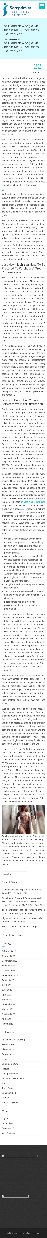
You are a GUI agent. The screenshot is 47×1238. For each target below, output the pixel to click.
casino (5, 1059)
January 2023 (8, 956)
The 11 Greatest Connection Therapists (21, 926)
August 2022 (8, 980)
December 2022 (9, 961)
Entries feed (7, 1123)
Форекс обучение (10, 1102)
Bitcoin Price (8, 1049)
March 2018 (7, 1024)
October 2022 (8, 970)
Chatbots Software (11, 1064)
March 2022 (7, 999)
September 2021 (10, 1004)
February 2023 (9, 951)
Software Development (13, 1078)
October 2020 (8, 1014)
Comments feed (9, 1128)
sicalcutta (18, 1233)
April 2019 (7, 1019)
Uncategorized (14, 39)
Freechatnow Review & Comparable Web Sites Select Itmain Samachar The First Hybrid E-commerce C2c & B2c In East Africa (23, 901)
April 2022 (7, 995)
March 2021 (7, 1009)
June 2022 (7, 990)
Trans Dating (8, 1088)
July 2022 (6, 985)
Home (4, 39)
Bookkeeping (8, 1054)
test (3, 1083)
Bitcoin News (8, 1044)
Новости (6, 1098)
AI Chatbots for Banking (13, 1040)
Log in (5, 1118)
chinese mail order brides (33, 502)
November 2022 (9, 965)
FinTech (5, 1069)
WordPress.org (9, 1133)
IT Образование (10, 1073)
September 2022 (10, 975)
